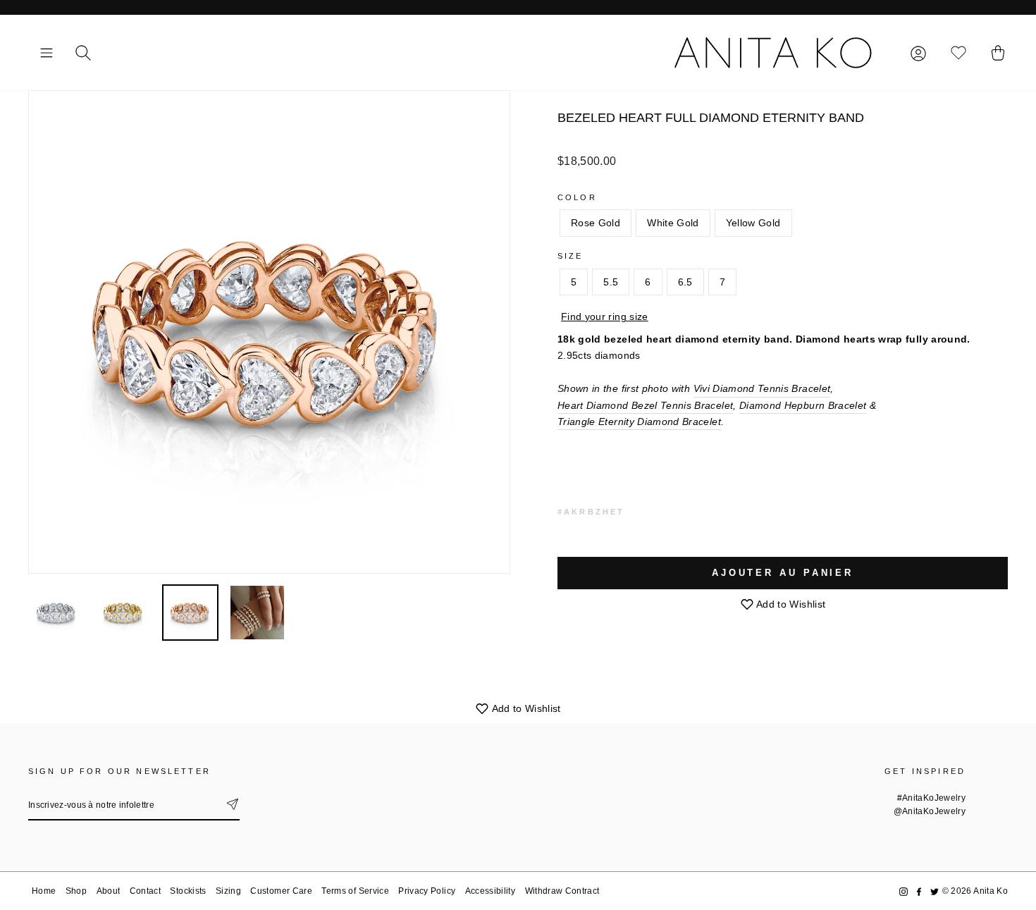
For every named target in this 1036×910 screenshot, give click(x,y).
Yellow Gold (753, 222)
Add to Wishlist (790, 604)
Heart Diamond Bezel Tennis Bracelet (645, 405)
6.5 (685, 282)
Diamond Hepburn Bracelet (802, 405)
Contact (145, 891)
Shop (76, 891)
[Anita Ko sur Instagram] (903, 891)
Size (570, 256)
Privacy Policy (426, 891)
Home (44, 891)
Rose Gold (595, 222)
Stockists (188, 891)
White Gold (673, 222)
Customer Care (281, 891)
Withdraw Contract (562, 891)
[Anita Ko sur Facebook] (919, 891)
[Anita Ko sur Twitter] (934, 891)
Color (577, 197)
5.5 (610, 282)
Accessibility (490, 891)
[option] (269, 332)
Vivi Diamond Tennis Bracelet (762, 388)
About (109, 891)
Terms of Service (355, 891)
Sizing (228, 891)
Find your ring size (604, 316)
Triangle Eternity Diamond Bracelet (639, 421)
